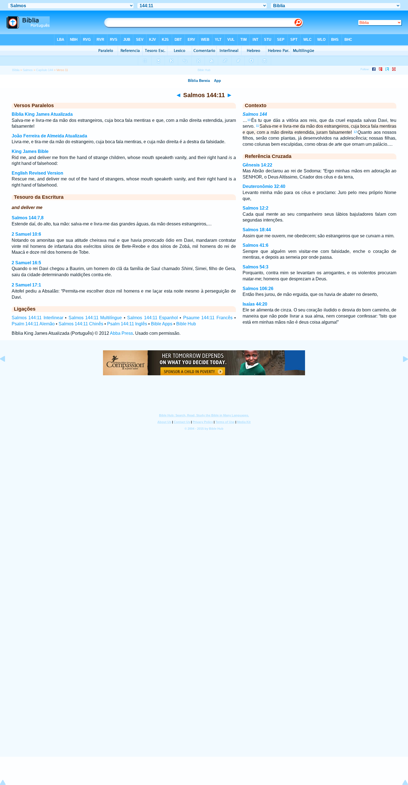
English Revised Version (37, 173)
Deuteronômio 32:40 (264, 186)
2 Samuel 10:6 (26, 234)
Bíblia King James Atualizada (42, 114)
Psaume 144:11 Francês (208, 317)
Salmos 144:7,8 (28, 217)
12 (355, 132)
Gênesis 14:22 (257, 165)
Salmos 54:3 (255, 267)
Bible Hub (186, 323)
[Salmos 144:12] (401, 371)
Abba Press (121, 333)
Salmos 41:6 (255, 245)
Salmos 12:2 (255, 208)
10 (249, 120)
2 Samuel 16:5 (26, 262)
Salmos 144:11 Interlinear (37, 317)
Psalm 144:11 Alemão (33, 323)
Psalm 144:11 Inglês (127, 323)
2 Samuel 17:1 (26, 285)
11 (257, 125)
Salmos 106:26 (258, 288)
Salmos (28, 70)
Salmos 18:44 (257, 229)
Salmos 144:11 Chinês (81, 323)
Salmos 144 (255, 114)
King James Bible (30, 151)
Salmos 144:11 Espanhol (152, 317)
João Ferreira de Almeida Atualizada (49, 136)
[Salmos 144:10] (7, 371)
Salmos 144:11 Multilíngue (95, 317)
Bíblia (15, 70)
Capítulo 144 (44, 70)
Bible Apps (161, 323)
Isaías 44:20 (255, 304)
